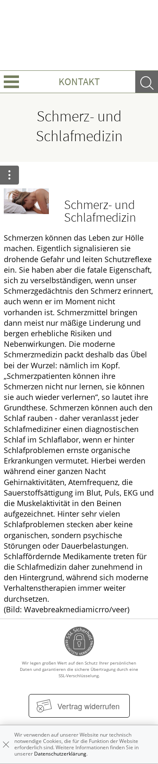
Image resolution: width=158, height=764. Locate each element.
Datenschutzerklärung (60, 753)
